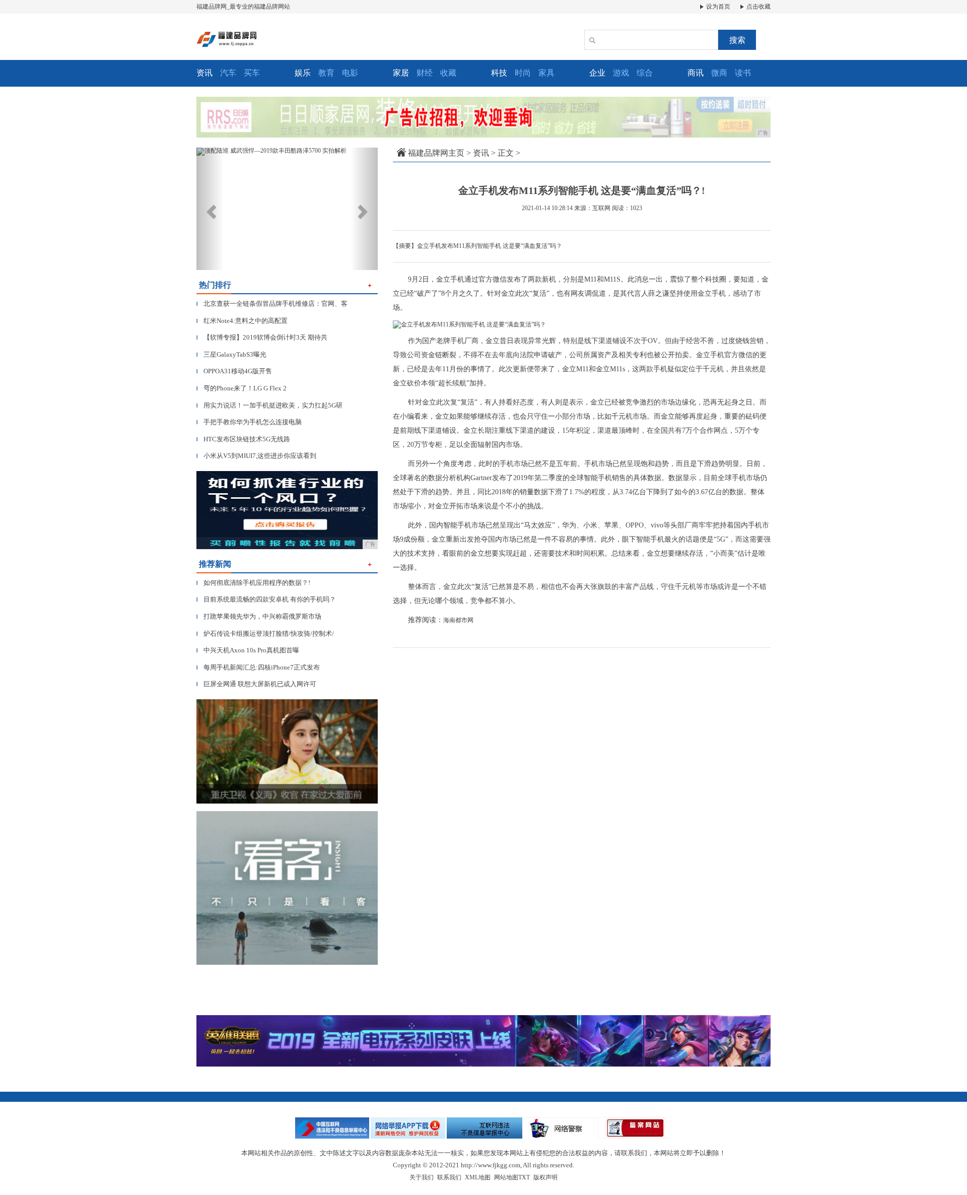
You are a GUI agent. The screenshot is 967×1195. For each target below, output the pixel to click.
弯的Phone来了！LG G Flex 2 (241, 388)
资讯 (481, 153)
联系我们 (449, 1177)
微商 (719, 73)
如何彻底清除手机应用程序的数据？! (253, 582)
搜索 (737, 40)
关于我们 (421, 1177)
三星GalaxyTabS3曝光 (231, 354)
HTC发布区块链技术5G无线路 (243, 439)
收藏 (448, 73)
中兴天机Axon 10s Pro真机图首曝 (247, 650)
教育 (326, 73)
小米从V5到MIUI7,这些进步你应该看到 (256, 455)
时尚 (523, 73)
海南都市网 (458, 620)
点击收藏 (758, 6)
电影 (350, 73)
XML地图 (478, 1177)
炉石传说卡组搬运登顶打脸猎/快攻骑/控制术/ (265, 633)
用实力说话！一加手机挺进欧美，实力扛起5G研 (269, 405)
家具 (546, 73)
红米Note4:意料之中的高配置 (242, 320)
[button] (210, 209)
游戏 (621, 73)
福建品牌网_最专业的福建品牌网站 (243, 6)
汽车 (228, 73)
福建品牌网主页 (436, 153)
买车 (252, 73)
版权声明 (545, 1177)
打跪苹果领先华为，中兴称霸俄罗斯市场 (258, 616)
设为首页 (717, 6)
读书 (743, 73)
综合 (645, 73)
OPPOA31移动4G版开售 (234, 371)
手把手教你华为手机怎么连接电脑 (249, 422)
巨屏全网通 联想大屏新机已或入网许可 (256, 684)
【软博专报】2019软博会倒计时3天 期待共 (261, 337)
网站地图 (506, 1177)
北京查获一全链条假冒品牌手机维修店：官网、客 (272, 303)
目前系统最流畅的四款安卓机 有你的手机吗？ (266, 599)
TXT (524, 1177)
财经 (425, 73)
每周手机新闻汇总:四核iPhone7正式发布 (258, 667)
